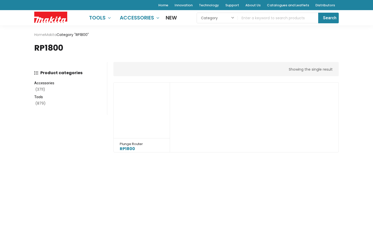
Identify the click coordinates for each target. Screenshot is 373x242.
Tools (38, 97)
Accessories (44, 83)
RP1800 (127, 149)
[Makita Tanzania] (50, 17)
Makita (51, 34)
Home (39, 34)
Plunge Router (131, 144)
